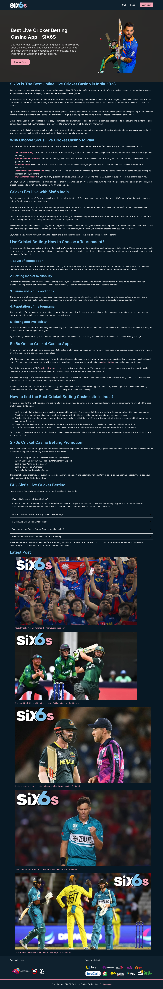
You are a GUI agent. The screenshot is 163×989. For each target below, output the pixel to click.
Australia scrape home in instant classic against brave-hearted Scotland (47, 786)
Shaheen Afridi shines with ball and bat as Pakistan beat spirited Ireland (47, 703)
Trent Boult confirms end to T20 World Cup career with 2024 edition (46, 869)
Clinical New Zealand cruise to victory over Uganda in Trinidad (43, 952)
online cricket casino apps (52, 368)
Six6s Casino (106, 984)
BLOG (132, 5)
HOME (123, 5)
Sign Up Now (20, 62)
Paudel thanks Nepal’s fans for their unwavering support (40, 628)
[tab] (81, 503)
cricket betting (108, 362)
